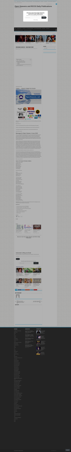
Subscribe (44, 17)
